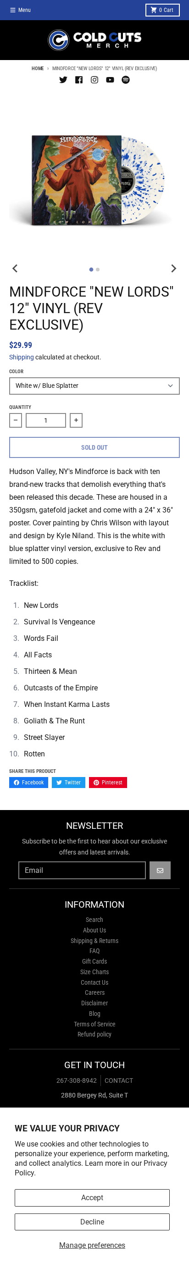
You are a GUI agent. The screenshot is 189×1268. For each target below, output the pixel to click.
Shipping (21, 357)
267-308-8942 (76, 1080)
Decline (92, 1222)
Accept (92, 1197)
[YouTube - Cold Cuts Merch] (110, 80)
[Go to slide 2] (98, 269)
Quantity (20, 407)
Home (38, 69)
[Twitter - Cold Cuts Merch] (63, 80)
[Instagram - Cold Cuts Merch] (94, 80)
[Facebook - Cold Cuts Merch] (79, 80)
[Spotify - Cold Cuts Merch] (126, 80)
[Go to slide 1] (91, 270)
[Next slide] (173, 268)
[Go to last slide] (15, 268)
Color (16, 372)
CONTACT (119, 1080)
